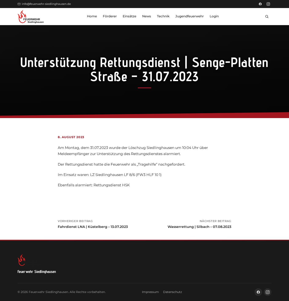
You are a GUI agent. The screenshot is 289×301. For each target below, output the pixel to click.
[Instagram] (268, 4)
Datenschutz (172, 292)
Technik (163, 16)
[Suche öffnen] (266, 16)
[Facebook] (260, 4)
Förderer (110, 16)
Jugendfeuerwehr (189, 16)
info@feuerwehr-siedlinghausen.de (46, 3)
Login (214, 16)
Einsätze (129, 16)
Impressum (150, 292)
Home (92, 16)
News (146, 16)
